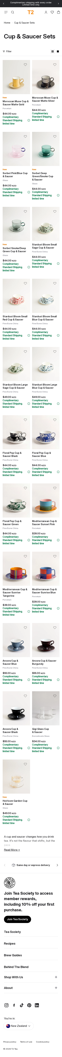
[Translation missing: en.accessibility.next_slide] (56, 865)
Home (7, 22)
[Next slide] (58, 4)
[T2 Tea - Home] (31, 12)
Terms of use (26, 1041)
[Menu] (5, 12)
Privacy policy (9, 1041)
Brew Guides (13, 955)
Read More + (12, 850)
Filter (9, 51)
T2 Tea (14, 1048)
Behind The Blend (16, 967)
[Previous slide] (4, 4)
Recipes (9, 943)
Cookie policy (42, 1041)
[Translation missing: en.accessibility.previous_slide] (5, 865)
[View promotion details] (28, 120)
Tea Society (12, 932)
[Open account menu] (46, 12)
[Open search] (13, 12)
